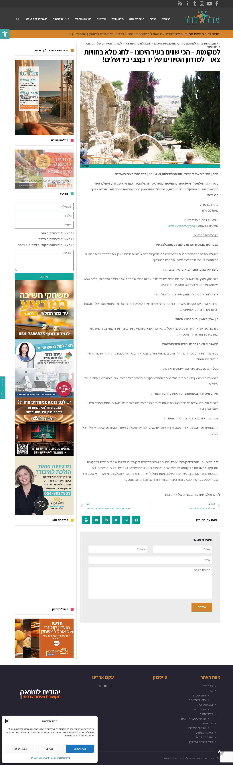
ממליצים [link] (208, 723)
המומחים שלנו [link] (205, 704)
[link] (4, 34)
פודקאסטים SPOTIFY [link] (193, 718)
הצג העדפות (20, 748)
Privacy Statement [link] (40, 757)
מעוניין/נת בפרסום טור (56, 233)
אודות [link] (210, 690)
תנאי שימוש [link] (199, 695)
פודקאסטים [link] (206, 714)
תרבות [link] (202, 43)
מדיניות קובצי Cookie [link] (60, 757)
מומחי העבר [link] (199, 709)
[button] (7, 721)
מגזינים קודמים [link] (204, 737)
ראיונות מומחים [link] (204, 732)
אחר (21, 245)
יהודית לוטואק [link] (170, 758)
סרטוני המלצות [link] (197, 727)
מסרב (49, 748)
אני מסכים (80, 748)
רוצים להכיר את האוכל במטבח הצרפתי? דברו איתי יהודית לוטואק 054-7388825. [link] (126, 34)
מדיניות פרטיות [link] (197, 700)
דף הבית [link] (214, 43)
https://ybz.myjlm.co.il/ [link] (182, 225)
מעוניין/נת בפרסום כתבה (54, 239)
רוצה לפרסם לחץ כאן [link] (201, 741)
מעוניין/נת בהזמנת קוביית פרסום (49, 245)
